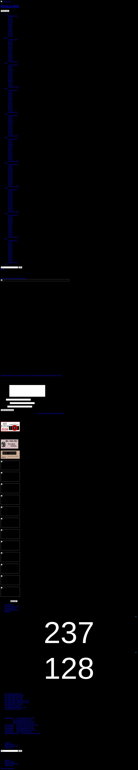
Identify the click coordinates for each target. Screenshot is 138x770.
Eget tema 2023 (13, 112)
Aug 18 (10, 228)
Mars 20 (10, 169)
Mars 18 (10, 220)
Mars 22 (10, 120)
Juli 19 (10, 201)
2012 (6, 264)
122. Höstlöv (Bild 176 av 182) (14, 704)
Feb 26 (10, 19)
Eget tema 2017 (13, 262)
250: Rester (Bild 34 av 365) (24, 726)
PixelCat (10, 278)
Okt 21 (10, 156)
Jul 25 (10, 51)
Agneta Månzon (9, 718)
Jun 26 (10, 26)
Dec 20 (10, 184)
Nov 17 (10, 259)
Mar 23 (10, 95)
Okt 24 (10, 82)
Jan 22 (10, 117)
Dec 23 (10, 110)
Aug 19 (10, 203)
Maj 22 (10, 124)
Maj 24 (10, 73)
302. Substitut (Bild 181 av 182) (14, 695)
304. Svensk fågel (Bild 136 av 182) (24, 721)
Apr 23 (10, 97)
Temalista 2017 (12, 240)
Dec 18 (10, 235)
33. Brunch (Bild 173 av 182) (13, 709)
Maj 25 (10, 48)
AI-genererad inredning (11, 610)
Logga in (7, 742)
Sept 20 (10, 179)
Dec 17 (10, 260)
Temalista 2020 (12, 164)
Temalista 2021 (12, 139)
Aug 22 (10, 129)
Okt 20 (10, 181)
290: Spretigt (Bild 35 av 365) (25, 728)
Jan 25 (10, 41)
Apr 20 (10, 171)
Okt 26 (10, 33)
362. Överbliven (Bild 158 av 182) (23, 723)
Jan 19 (10, 191)
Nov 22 (10, 134)
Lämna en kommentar (19, 278)
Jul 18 (10, 227)
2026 (6, 14)
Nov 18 (10, 233)
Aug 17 (10, 254)
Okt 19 (10, 206)
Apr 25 (10, 46)
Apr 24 (10, 71)
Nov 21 (10, 157)
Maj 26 (10, 24)
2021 (6, 137)
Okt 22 (10, 132)
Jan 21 (10, 141)
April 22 (10, 122)
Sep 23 (10, 105)
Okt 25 (10, 56)
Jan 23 (10, 92)
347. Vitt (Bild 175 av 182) (13, 705)
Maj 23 (10, 98)
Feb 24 (10, 68)
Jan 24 (10, 66)
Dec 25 (10, 60)
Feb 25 (10, 43)
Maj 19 (10, 198)
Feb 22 (10, 119)
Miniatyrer (8, 611)
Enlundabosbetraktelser (11, 733)
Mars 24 (10, 70)
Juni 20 (10, 174)
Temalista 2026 (12, 16)
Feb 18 (10, 218)
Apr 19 (10, 196)
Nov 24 (10, 83)
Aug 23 (10, 103)
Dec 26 (10, 36)
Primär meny (5, 11)
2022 (6, 114)
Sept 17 (10, 255)
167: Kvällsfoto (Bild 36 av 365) (26, 730)
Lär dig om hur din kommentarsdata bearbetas (50, 413)
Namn (3, 399)
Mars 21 (10, 144)
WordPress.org (9, 747)
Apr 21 (10, 146)
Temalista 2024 (12, 65)
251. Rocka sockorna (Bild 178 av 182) (16, 700)
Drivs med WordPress (7, 768)
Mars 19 (10, 195)
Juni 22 (10, 125)
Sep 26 (10, 31)
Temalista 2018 (12, 215)
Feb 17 (10, 244)
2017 (6, 239)
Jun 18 (10, 225)
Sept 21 (10, 154)
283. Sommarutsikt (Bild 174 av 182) (16, 707)
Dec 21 (10, 159)
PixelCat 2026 (10, 6)
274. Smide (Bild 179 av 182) (13, 699)
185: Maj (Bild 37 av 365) (24, 731)
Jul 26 (10, 28)
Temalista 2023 (12, 90)
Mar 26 (10, 21)
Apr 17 (10, 247)
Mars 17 (10, 245)
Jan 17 (10, 242)
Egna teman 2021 (13, 161)
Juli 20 (10, 176)
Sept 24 (10, 80)
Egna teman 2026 (10, 608)
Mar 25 (10, 44)
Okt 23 (10, 107)
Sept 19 (10, 205)
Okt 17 (10, 257)
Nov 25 (10, 58)
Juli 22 (10, 127)
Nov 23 (10, 109)
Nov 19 (10, 208)
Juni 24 (10, 75)
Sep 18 (10, 230)
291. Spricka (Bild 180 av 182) (14, 697)
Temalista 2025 (12, 39)
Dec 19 (10, 210)
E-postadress (5, 403)
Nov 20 (10, 183)
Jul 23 (10, 102)
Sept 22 (10, 130)
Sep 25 (10, 55)
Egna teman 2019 (13, 211)
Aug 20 (10, 178)
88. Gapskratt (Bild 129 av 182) (22, 720)
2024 (6, 63)
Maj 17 (10, 249)
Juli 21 (10, 151)
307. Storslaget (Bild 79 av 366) (48, 375)
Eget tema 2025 (13, 61)
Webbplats (4, 406)
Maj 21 (10, 147)
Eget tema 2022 (13, 136)
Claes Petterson (9, 726)
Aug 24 (10, 78)
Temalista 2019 (12, 190)
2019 (6, 188)
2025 (6, 38)
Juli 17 (10, 252)
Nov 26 (10, 34)
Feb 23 (10, 93)
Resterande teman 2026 (11, 606)
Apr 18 (10, 222)
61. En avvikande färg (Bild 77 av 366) (18, 375)
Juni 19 (10, 200)
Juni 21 (10, 149)
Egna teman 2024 (13, 87)
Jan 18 (10, 217)
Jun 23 (10, 100)
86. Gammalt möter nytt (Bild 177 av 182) (17, 702)
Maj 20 (10, 173)
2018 (6, 213)
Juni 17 (10, 250)
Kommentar (5, 396)
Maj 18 (10, 223)
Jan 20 (10, 166)
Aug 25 (10, 53)
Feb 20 (10, 168)
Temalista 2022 (12, 115)
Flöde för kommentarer (11, 746)
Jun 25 (10, 49)
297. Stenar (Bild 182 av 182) (13, 694)
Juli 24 (10, 76)
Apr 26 (10, 22)
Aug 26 (10, 29)
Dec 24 (10, 85)
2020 (6, 163)
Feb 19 (10, 193)
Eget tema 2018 (13, 237)
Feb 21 (10, 142)
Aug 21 (10, 152)
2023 (6, 88)
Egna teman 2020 (13, 186)
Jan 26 (10, 17)
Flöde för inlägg (9, 744)
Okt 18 (10, 232)
